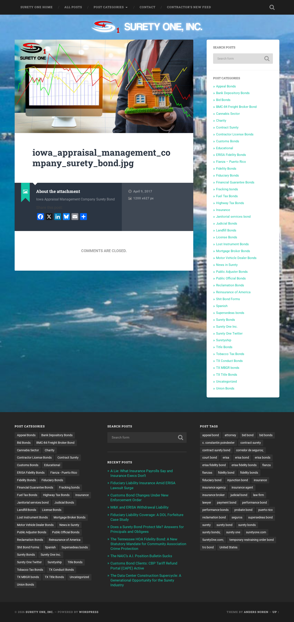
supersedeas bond (260, 517)
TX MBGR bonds (227, 368)
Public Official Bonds (231, 278)
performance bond (254, 502)
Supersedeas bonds (230, 313)
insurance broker (213, 495)
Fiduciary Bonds (227, 175)
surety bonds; (211, 532)
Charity (221, 121)
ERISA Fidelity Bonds (231, 155)
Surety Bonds (225, 320)
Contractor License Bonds (235, 134)
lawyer (206, 502)
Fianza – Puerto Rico (231, 162)
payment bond (226, 502)
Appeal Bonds (226, 86)
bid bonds (265, 435)
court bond (209, 457)
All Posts (73, 7)
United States (228, 547)
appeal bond (210, 435)
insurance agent (242, 487)
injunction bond (237, 480)
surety (206, 525)
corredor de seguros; (249, 450)
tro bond (208, 547)
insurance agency (214, 487)
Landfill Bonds (226, 230)
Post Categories (109, 7)
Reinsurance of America (233, 292)
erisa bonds (262, 457)
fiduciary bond (211, 480)
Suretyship (223, 340)
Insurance (223, 210)
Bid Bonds (223, 100)
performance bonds (215, 510)
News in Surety (227, 265)
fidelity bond (226, 472)
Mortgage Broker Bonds (233, 251)
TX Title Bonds (226, 375)
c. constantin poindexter (218, 442)
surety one (233, 532)
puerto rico (265, 510)
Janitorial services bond (233, 217)
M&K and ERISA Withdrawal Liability (139, 507)
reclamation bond (214, 517)
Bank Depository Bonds (233, 93)
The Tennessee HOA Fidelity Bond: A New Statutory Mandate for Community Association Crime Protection (148, 544)
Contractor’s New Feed (189, 7)
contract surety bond (216, 450)
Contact (147, 7)
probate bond (243, 510)
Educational (224, 148)
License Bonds (226, 237)
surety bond (224, 525)
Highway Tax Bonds (230, 203)
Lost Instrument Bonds (232, 244)
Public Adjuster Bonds (232, 272)
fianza (266, 465)
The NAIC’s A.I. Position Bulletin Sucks (141, 556)
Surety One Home (36, 7)
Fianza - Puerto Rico (63, 472)
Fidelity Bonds (226, 169)
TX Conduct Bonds (229, 361)
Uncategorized (226, 381)
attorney (230, 435)
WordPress (89, 612)
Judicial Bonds (226, 223)
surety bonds (247, 525)
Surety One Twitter (229, 333)
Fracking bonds (227, 189)
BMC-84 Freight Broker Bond (236, 107)
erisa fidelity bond (214, 465)
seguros (237, 517)
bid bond (248, 435)
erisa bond (242, 457)
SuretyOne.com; (213, 539)
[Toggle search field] (272, 7)
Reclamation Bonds (230, 285)
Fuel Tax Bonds (227, 196)
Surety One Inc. (227, 327)
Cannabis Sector (228, 114)
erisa (226, 457)
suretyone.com (256, 532)
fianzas (207, 472)
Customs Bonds (227, 141)
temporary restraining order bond (251, 539)
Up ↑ (275, 612)
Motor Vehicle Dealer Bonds (236, 258)
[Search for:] (243, 58)
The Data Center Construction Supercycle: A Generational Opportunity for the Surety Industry (145, 580)
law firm (258, 495)
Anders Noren (256, 612)
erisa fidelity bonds (244, 465)
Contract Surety (227, 127)
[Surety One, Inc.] (147, 27)
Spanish (221, 306)
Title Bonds (224, 347)
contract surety (250, 442)
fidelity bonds (249, 472)
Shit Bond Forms (228, 299)
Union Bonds (225, 388)
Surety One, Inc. (40, 612)
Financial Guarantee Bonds (235, 182)
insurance (260, 480)
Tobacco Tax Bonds (230, 354)
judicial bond (239, 495)
